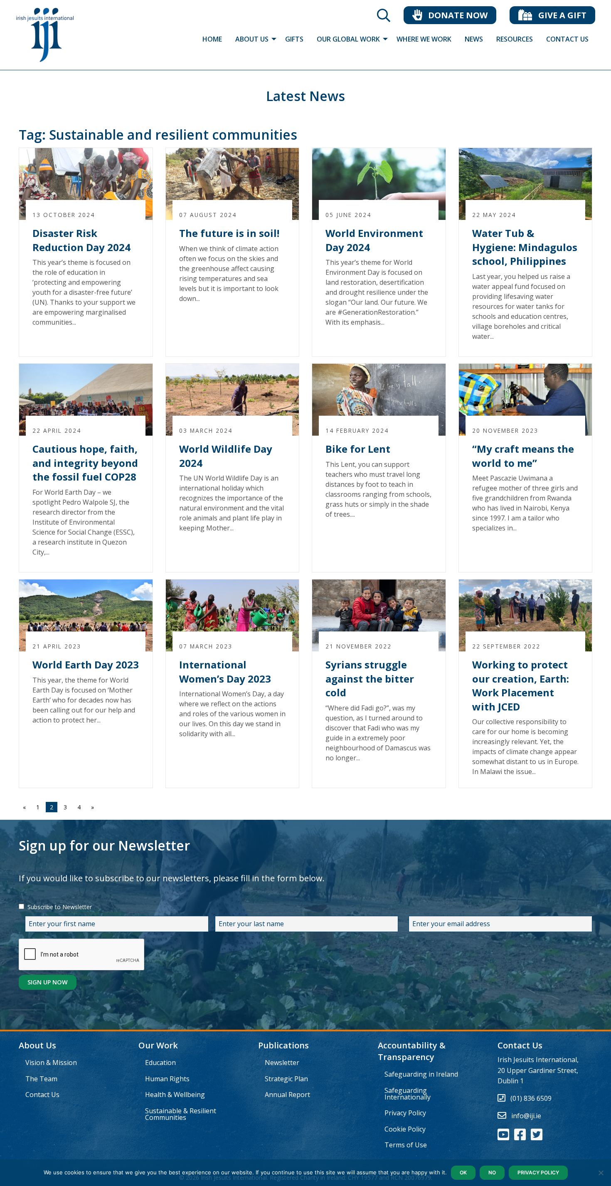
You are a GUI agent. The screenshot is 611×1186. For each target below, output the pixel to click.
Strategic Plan (286, 1078)
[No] (600, 1173)
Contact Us (42, 1094)
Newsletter (282, 1062)
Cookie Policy (405, 1129)
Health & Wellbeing (175, 1094)
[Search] (383, 17)
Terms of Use (405, 1144)
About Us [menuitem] (252, 39)
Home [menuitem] (212, 39)
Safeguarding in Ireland (421, 1074)
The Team (41, 1078)
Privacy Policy (405, 1112)
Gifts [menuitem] (294, 39)
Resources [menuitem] (514, 39)
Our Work (158, 1045)
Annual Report (287, 1094)
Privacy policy (538, 1172)
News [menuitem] (474, 39)
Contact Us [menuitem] (567, 39)
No (492, 1172)
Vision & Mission (51, 1062)
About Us (37, 1045)
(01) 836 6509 (531, 1098)
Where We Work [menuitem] (424, 39)
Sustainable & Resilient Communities (180, 1114)
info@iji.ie (526, 1115)
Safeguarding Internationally (407, 1094)
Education (160, 1062)
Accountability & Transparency (412, 1051)
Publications (283, 1045)
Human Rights (167, 1078)
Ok (463, 1172)
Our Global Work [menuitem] (348, 39)
